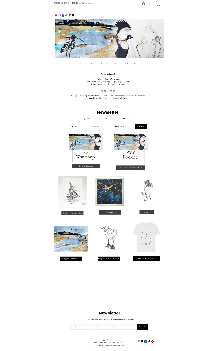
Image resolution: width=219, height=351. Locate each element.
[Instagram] (59, 15)
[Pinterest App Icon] (69, 15)
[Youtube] (56, 15)
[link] (158, 3)
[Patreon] (73, 15)
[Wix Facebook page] (63, 15)
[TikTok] (66, 15)
